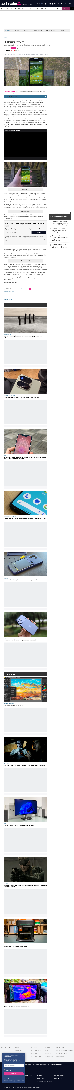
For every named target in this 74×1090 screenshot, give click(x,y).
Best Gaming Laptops (36, 1050)
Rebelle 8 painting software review (59, 217)
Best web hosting (38, 30)
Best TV (46, 1050)
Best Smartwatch (49, 1056)
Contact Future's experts (26, 1075)
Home (53, 8)
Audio (37, 8)
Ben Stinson (21, 48)
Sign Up (13, 1074)
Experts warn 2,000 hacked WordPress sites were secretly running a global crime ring (60, 223)
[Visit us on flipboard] (52, 4)
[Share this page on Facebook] (4, 50)
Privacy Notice (8, 237)
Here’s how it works (44, 54)
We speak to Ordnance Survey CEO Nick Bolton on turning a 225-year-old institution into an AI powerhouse (60, 238)
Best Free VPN (18, 1050)
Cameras (47, 8)
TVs (19, 8)
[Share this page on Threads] (16, 50)
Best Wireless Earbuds (61, 1053)
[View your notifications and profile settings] (65, 3)
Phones (3, 8)
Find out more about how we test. (25, 93)
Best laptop (26, 30)
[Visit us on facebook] (45, 4)
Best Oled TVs (48, 1053)
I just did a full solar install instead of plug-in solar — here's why (59, 230)
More (58, 8)
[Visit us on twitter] (48, 4)
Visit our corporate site (56, 1064)
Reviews (14, 48)
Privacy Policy (18, 1079)
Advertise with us (41, 1078)
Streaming (25, 8)
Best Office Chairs (60, 1056)
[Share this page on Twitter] (7, 50)
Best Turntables (60, 1047)
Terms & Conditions (12, 1080)
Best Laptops (34, 1047)
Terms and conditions (58, 1075)
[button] (70, 3)
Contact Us (39, 1075)
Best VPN (62, 30)
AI (15, 8)
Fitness (32, 8)
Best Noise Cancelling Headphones (64, 1050)
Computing (10, 8)
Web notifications (57, 1078)
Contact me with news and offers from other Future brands (14, 1069)
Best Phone (47, 1047)
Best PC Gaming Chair (36, 1056)
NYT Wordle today (50, 30)
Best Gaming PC (34, 1053)
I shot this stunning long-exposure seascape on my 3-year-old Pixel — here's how (60, 246)
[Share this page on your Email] (18, 50)
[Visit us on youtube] (50, 4)
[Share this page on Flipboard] (14, 50)
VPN (42, 8)
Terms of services (22, 236)
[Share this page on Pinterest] (11, 50)
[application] (25, 144)
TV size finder (16, 30)
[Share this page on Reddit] (9, 50)
